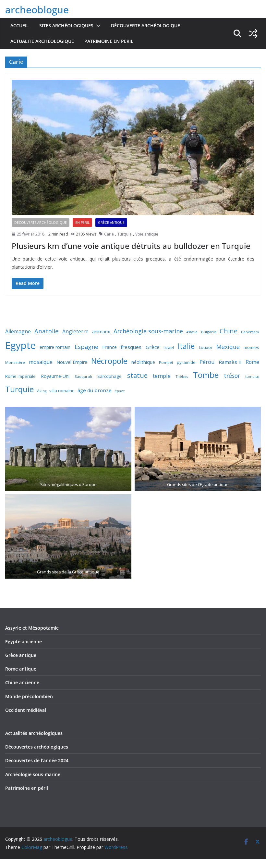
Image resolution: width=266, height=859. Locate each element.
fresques (131, 347)
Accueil (19, 25)
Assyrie (192, 332)
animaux (101, 331)
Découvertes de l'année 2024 (36, 760)
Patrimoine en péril (108, 41)
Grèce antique (111, 222)
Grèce (153, 347)
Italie (186, 346)
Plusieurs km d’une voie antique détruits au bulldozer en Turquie (131, 245)
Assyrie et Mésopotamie (32, 628)
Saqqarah (83, 376)
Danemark (250, 332)
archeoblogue (37, 9)
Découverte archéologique (145, 25)
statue (137, 375)
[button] (97, 25)
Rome (252, 361)
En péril (82, 222)
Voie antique (146, 234)
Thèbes (182, 376)
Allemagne (18, 331)
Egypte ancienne (23, 641)
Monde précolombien (29, 696)
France (109, 347)
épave (120, 391)
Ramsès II (230, 362)
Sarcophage (109, 376)
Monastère (15, 362)
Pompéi (166, 362)
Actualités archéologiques (34, 733)
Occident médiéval (25, 710)
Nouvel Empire (71, 362)
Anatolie (46, 331)
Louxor (205, 347)
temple (162, 375)
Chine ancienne (22, 682)
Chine (228, 331)
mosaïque (41, 361)
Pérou (207, 361)
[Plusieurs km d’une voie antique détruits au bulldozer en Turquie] (133, 147)
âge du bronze (95, 390)
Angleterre (75, 331)
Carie (109, 234)
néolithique (143, 362)
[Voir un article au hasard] (253, 33)
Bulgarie (208, 331)
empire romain (55, 347)
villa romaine (62, 390)
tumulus (252, 376)
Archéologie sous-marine (148, 331)
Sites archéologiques (66, 25)
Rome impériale (20, 376)
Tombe (206, 374)
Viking (41, 391)
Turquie (124, 234)
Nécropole (109, 361)
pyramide (186, 362)
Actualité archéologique (42, 41)
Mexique (228, 347)
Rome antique (20, 669)
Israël (168, 347)
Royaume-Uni (55, 376)
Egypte (20, 345)
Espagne (86, 347)
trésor (232, 375)
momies (251, 347)
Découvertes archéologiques (36, 747)
